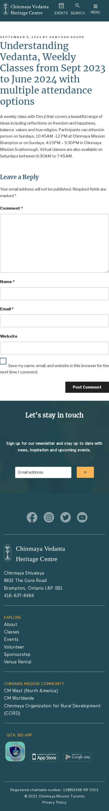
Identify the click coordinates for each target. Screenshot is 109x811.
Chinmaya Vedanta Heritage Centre (30, 9)
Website (8, 336)
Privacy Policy (54, 802)
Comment (11, 208)
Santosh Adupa (66, 37)
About (10, 625)
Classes (11, 632)
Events (11, 639)
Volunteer (14, 647)
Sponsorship (17, 655)
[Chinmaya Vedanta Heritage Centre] (5, 6)
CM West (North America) (31, 691)
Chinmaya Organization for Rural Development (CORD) (52, 710)
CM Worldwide (19, 698)
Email (6, 309)
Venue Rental (17, 662)
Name (7, 281)
